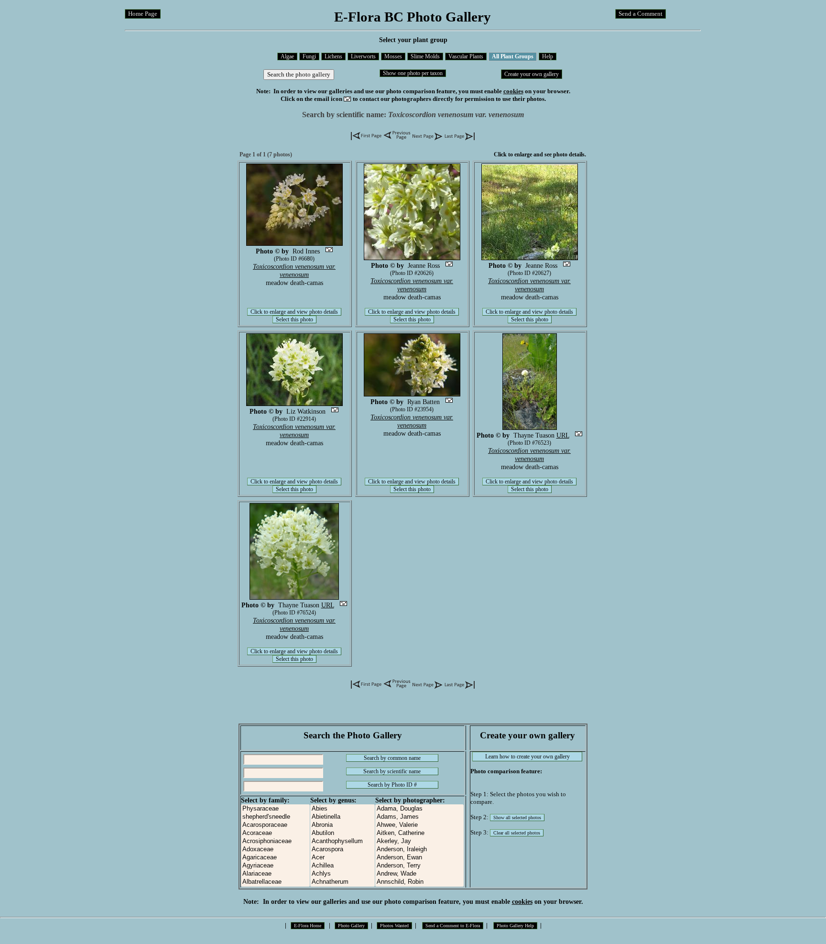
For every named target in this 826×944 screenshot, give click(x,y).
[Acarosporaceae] (275, 825)
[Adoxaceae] (275, 849)
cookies (513, 91)
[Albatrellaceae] (275, 882)
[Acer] (342, 858)
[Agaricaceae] (275, 858)
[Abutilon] (342, 833)
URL (562, 435)
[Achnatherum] (342, 882)
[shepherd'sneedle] (275, 817)
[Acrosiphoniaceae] (275, 841)
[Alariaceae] (275, 874)
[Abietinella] (342, 817)
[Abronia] (342, 825)
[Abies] (342, 809)
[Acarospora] (342, 849)
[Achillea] (342, 866)
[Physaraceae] (275, 809)
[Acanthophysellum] (342, 841)
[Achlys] (342, 874)
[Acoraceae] (275, 833)
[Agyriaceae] (275, 866)
